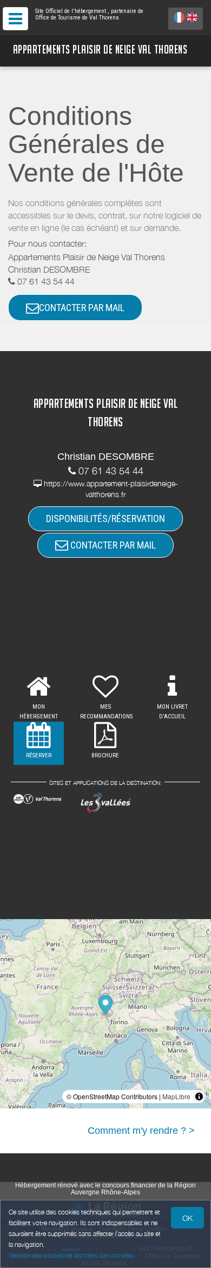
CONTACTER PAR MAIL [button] (81, 307)
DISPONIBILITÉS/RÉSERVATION (105, 518)
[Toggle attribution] (199, 1096)
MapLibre (176, 1096)
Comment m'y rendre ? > (141, 1130)
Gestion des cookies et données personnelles (71, 1255)
